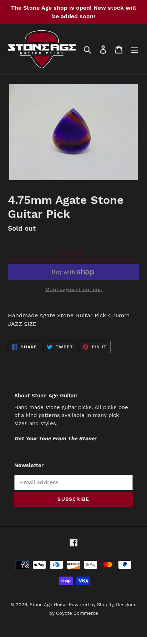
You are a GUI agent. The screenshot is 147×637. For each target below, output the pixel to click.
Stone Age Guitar (48, 604)
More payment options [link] (73, 289)
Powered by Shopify (91, 604)
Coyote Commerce (77, 613)
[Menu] (134, 49)
